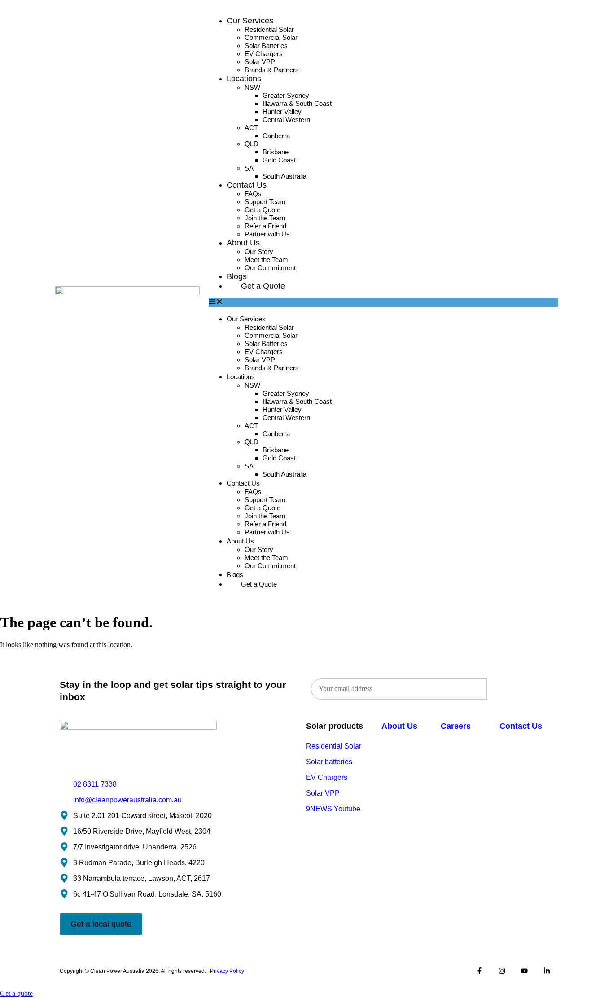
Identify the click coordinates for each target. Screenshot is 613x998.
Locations (244, 78)
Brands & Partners (272, 70)
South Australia (284, 176)
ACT (251, 127)
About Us (243, 242)
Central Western (286, 119)
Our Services (250, 20)
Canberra (276, 136)
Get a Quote (263, 285)
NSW (252, 87)
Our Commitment (270, 267)
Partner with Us (267, 234)
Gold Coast (279, 160)
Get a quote (16, 993)
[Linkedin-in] (546, 971)
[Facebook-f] (479, 971)
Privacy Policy (227, 971)
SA (249, 168)
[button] (383, 302)
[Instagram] (501, 971)
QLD (251, 144)
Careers (456, 726)
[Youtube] (524, 971)
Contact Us (247, 184)
